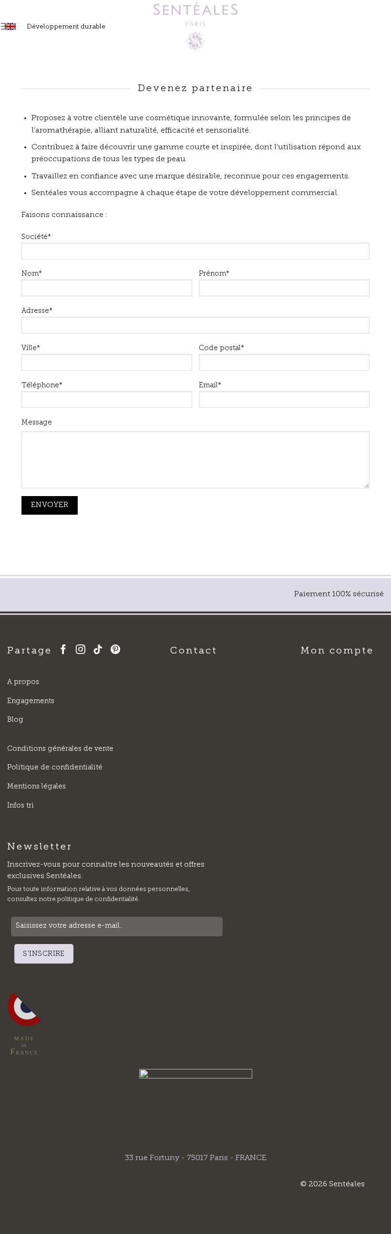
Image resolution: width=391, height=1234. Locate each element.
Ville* (30, 348)
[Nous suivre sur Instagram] (82, 650)
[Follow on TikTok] (99, 650)
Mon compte (337, 651)
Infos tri (20, 805)
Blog (15, 720)
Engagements (30, 701)
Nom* (31, 274)
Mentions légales (36, 786)
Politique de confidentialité (55, 767)
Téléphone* (41, 385)
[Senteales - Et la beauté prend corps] (195, 26)
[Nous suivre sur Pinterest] (117, 650)
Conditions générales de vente (60, 749)
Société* (36, 237)
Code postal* (221, 348)
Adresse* (36, 311)
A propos (23, 682)
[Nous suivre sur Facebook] (65, 650)
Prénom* (214, 274)
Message (36, 422)
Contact (193, 651)
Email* (210, 385)
